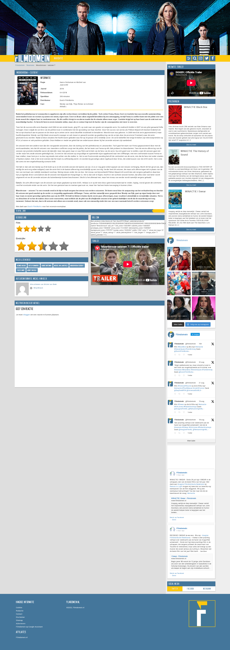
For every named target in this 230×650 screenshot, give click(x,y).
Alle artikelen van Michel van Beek (43, 284)
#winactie (199, 347)
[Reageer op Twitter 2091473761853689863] (176, 354)
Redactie (19, 610)
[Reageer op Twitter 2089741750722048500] (176, 433)
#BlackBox (182, 347)
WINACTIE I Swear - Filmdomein (183, 498)
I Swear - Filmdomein (179, 556)
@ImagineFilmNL (181, 409)
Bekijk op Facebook (177, 517)
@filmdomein (190, 344)
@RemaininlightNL (195, 409)
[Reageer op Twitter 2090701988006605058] (176, 394)
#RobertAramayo (190, 406)
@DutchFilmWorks (181, 351)
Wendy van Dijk (32, 270)
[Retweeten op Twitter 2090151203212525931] (180, 412)
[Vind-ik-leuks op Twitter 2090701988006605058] (184, 394)
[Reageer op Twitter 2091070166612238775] (176, 375)
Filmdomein (20, 65)
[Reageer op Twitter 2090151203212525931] (176, 412)
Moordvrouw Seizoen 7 (77, 266)
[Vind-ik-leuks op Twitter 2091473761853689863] (184, 354)
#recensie (178, 370)
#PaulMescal (187, 388)
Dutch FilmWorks (35, 206)
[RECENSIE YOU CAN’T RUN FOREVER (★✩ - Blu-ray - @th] (203, 283)
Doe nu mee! (191, 145)
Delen (174, 520)
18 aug (201, 420)
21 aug (201, 383)
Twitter (175, 589)
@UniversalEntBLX (193, 390)
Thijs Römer (21, 270)
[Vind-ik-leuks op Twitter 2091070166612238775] (184, 375)
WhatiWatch (38, 288)
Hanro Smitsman (46, 266)
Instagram (207, 589)
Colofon (19, 607)
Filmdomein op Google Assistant (29, 626)
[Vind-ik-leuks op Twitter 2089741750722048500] (184, 433)
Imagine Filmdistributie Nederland (191, 484)
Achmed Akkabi (21, 266)
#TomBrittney (190, 349)
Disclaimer (20, 617)
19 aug (201, 401)
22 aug (201, 362)
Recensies (30, 65)
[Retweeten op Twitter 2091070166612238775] (180, 375)
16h (200, 344)
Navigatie (58, 58)
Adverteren (20, 623)
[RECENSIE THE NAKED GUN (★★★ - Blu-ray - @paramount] (179, 258)
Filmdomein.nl (22, 637)
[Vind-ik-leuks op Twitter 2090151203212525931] (184, 412)
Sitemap (19, 620)
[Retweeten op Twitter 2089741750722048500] (180, 433)
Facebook (190, 589)
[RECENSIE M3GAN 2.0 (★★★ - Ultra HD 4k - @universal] (203, 308)
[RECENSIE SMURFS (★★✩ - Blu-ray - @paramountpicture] (179, 283)
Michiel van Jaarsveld (61, 266)
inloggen (26, 314)
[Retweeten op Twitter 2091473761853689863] (180, 354)
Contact (19, 614)
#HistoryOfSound (184, 386)
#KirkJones (178, 406)
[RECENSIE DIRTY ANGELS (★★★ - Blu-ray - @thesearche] (179, 308)
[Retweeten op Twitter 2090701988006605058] (180, 394)
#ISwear (181, 404)
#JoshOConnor (199, 388)
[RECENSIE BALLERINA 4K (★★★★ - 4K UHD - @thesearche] (203, 258)
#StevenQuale (179, 349)
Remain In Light (176, 486)
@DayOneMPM (180, 390)
